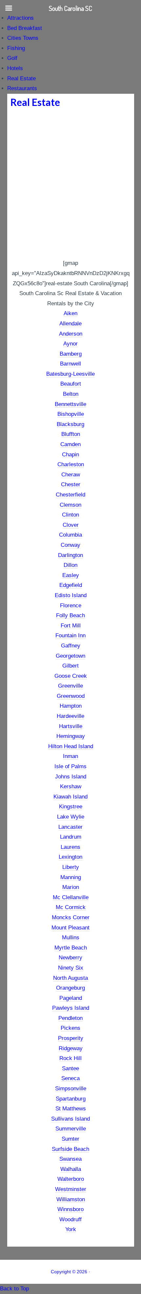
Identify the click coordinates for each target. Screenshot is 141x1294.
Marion (70, 887)
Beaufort (70, 384)
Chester (70, 484)
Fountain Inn (70, 635)
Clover (71, 525)
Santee (70, 1068)
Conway (70, 545)
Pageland (70, 998)
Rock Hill (70, 1058)
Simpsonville (70, 1088)
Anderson (70, 334)
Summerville (70, 1129)
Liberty (70, 867)
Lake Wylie (70, 817)
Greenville (70, 686)
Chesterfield (70, 495)
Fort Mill (71, 625)
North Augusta (70, 978)
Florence (70, 605)
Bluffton (70, 434)
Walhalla (70, 1169)
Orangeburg (70, 988)
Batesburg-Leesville (70, 374)
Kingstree (70, 806)
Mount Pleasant (70, 928)
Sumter (70, 1139)
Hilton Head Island (70, 746)
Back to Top (14, 1288)
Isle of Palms (70, 766)
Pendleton (70, 1018)
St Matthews (70, 1108)
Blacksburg (70, 424)
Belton (70, 394)
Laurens (70, 847)
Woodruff (70, 1219)
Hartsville (70, 726)
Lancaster (70, 827)
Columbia (70, 535)
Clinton (70, 515)
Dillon (70, 565)
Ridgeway (71, 1048)
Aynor (70, 344)
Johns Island (70, 777)
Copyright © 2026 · (70, 1271)
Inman (70, 756)
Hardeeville (70, 716)
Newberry (70, 957)
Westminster (70, 1189)
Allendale (70, 323)
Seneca (70, 1078)
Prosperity (70, 1038)
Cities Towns (22, 38)
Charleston (70, 464)
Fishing (16, 48)
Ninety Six (70, 968)
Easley (70, 575)
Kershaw (70, 786)
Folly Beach (70, 615)
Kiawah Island (70, 797)
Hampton (71, 706)
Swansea (70, 1159)
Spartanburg (71, 1099)
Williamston (70, 1199)
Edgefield (70, 585)
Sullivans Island (70, 1119)
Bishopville (70, 414)
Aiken (70, 313)
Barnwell (70, 364)
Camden (70, 444)
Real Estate (21, 78)
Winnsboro (70, 1209)
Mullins (70, 937)
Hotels (15, 68)
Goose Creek (70, 676)
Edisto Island (71, 595)
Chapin (70, 454)
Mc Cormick (71, 907)
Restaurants (22, 88)
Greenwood (71, 696)
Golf (12, 58)
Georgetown (70, 656)
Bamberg (71, 354)
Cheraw (70, 474)
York (70, 1229)
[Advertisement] (70, 184)
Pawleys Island (70, 1008)
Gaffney (70, 646)
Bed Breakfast (24, 28)
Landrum (70, 837)
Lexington (70, 857)
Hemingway (70, 736)
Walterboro (70, 1179)
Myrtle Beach (70, 948)
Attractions (20, 18)
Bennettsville (70, 404)
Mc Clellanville (71, 897)
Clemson (70, 505)
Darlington (70, 555)
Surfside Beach (70, 1149)
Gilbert (70, 666)
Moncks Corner (71, 917)
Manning (70, 877)
